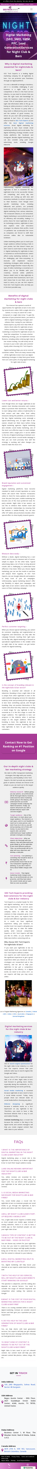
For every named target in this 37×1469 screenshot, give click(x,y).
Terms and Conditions (27, 1456)
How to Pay (4, 1458)
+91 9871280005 (18, 4)
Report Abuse (5, 1460)
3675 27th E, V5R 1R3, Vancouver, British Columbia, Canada (20, 1450)
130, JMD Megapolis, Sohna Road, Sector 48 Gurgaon (20, 1385)
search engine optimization (20, 1064)
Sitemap (13, 1460)
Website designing (12, 1104)
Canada (28, 1011)
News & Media (5, 1456)
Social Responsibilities (23, 1460)
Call (9, 1467)
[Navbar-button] (31, 9)
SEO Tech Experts (22, 120)
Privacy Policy (16, 1456)
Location (5, 4)
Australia (21, 1014)
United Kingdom (18, 1016)
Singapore (30, 1014)
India (9, 1014)
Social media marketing (13, 1090)
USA (14, 1014)
